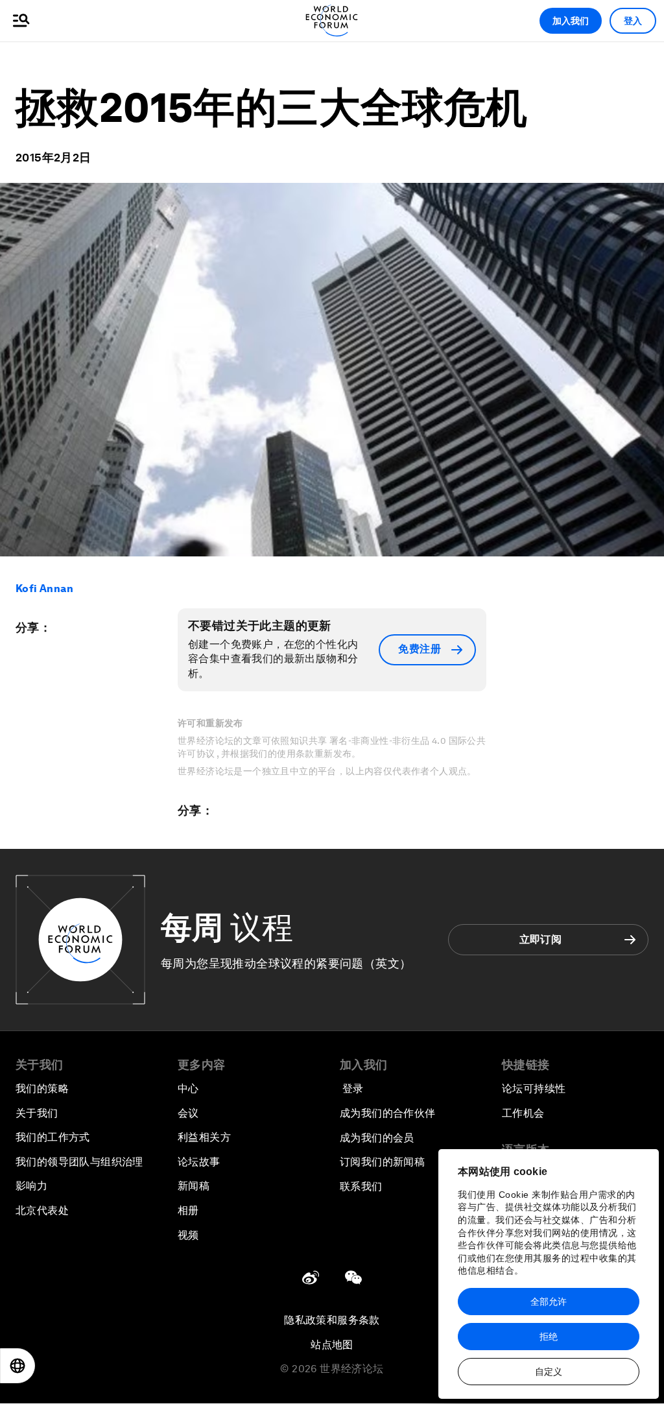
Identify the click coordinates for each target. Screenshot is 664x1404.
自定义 (548, 1371)
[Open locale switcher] (17, 1366)
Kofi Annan (44, 588)
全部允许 (548, 1301)
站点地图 (332, 1345)
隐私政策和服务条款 (332, 1320)
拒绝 (549, 1336)
